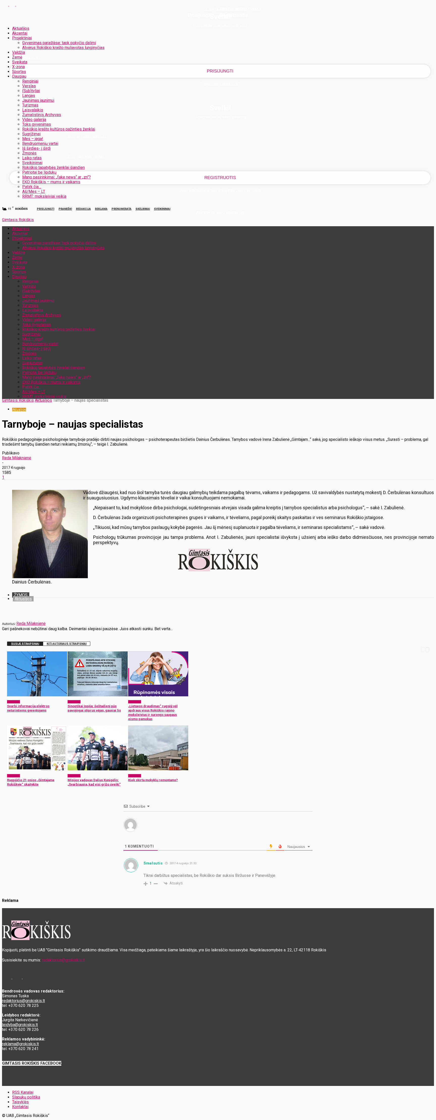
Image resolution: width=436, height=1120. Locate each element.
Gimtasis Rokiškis (18, 400)
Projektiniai (22, 38)
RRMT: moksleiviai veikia (44, 196)
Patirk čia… (31, 186)
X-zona (18, 66)
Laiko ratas (32, 158)
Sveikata (19, 62)
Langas (28, 95)
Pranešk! (65, 209)
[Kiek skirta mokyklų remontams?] (158, 769)
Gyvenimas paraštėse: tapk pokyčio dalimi (59, 42)
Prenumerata (121, 209)
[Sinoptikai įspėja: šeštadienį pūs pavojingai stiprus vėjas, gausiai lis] (98, 695)
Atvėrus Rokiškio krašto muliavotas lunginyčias (63, 47)
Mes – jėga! (32, 138)
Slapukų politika (26, 1097)
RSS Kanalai (22, 1092)
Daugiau (19, 76)
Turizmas (30, 105)
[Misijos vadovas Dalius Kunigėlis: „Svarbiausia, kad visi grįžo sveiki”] (98, 769)
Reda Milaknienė (16, 457)
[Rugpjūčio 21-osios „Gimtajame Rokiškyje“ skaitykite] (37, 769)
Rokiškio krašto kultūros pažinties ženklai (58, 129)
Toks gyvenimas (36, 124)
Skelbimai (142, 209)
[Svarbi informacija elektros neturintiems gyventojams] (37, 695)
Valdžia (18, 52)
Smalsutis (153, 863)
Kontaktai (20, 1106)
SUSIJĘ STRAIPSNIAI (25, 643)
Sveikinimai (32, 162)
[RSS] (12, 4)
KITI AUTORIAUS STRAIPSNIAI (67, 643)
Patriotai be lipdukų (39, 172)
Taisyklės (20, 1102)
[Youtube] (19, 4)
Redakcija (83, 209)
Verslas (29, 86)
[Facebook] (5, 4)
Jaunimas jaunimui (38, 100)
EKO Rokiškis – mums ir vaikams (51, 182)
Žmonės (29, 153)
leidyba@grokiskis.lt (20, 1024)
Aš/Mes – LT (33, 191)
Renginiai (30, 81)
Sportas (19, 71)
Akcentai (19, 33)
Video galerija (34, 119)
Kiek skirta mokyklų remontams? (153, 780)
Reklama (101, 209)
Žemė (17, 57)
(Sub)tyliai (31, 90)
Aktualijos (20, 28)
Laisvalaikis (32, 110)
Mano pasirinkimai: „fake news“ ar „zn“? (56, 177)
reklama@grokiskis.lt (20, 1043)
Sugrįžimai (31, 134)
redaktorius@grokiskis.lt (63, 960)
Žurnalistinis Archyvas (41, 114)
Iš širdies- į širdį (36, 148)
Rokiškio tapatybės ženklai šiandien (53, 167)
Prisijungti (45, 209)
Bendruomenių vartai (40, 143)
